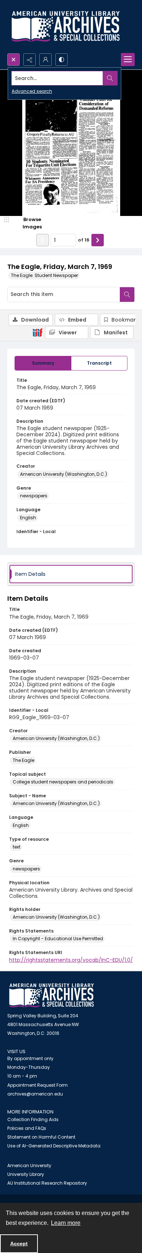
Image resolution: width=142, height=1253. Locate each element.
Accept (19, 1243)
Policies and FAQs (26, 1128)
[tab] (43, 363)
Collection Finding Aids (33, 1119)
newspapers (33, 496)
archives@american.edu (35, 1094)
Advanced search (32, 91)
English (28, 518)
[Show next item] (97, 240)
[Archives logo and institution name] (65, 27)
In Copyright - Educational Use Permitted (58, 938)
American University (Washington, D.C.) (63, 474)
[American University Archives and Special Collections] (51, 995)
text (16, 847)
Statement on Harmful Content (41, 1137)
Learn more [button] (65, 1223)
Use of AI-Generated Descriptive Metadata (53, 1146)
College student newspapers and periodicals (63, 782)
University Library (25, 1174)
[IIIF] (37, 332)
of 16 (84, 239)
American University (29, 1165)
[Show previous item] (42, 240)
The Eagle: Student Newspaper (44, 275)
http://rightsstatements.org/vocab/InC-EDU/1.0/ (71, 960)
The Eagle (23, 760)
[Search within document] (127, 294)
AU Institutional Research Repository (47, 1183)
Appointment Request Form (37, 1085)
